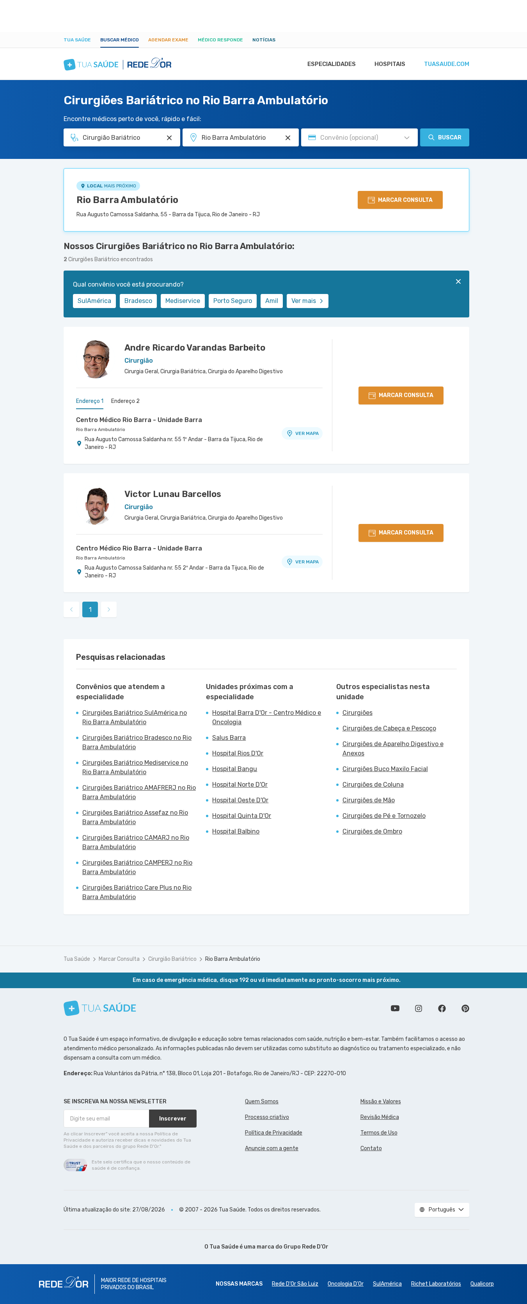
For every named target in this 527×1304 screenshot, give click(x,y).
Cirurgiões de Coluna (373, 784)
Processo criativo (267, 1117)
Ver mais (303, 301)
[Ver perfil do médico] (95, 358)
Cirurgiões (357, 712)
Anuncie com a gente (271, 1148)
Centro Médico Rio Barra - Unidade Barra (139, 420)
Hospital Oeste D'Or (240, 800)
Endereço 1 (89, 401)
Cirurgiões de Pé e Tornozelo (384, 815)
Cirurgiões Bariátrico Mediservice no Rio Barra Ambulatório (135, 767)
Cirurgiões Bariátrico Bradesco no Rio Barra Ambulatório (137, 742)
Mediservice (182, 301)
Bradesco (138, 301)
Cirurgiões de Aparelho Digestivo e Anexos (393, 748)
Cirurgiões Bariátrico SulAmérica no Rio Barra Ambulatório (134, 717)
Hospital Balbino (235, 831)
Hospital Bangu (234, 769)
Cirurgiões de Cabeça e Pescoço (389, 728)
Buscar (449, 137)
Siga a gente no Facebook (442, 1008)
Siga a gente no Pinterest (465, 1008)
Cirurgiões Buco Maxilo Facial (385, 769)
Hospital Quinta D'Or (241, 815)
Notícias (263, 40)
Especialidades (331, 64)
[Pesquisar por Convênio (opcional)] (407, 138)
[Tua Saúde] (100, 1008)
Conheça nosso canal (395, 1008)
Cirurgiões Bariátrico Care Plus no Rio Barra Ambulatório (137, 892)
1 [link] (90, 609)
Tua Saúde (77, 40)
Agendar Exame (168, 40)
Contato (371, 1148)
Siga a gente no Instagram (418, 1008)
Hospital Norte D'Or (240, 784)
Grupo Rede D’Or (306, 1246)
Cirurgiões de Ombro (372, 831)
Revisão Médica (379, 1117)
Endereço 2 (125, 401)
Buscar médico (119, 40)
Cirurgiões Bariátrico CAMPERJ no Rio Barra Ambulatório (137, 867)
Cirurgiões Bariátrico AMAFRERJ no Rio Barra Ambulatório (139, 792)
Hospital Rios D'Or (237, 753)
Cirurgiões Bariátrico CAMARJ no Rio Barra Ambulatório (135, 842)
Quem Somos (262, 1101)
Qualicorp (482, 1284)
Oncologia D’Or (346, 1284)
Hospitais (389, 64)
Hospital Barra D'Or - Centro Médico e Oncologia (266, 717)
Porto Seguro (232, 301)
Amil (271, 301)
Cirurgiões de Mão (368, 800)
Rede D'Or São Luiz (295, 1284)
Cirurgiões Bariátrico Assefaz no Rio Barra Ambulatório (135, 817)
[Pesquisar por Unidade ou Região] (288, 138)
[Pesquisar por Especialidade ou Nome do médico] (169, 138)
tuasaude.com (446, 64)
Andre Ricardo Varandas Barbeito (194, 347)
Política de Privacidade (273, 1132)
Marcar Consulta (119, 959)
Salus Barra (229, 737)
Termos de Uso (378, 1132)
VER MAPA (307, 433)
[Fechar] (458, 281)
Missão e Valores (380, 1101)
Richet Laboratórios (436, 1284)
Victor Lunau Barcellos (172, 494)
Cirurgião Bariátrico (172, 959)
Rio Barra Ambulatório (127, 199)
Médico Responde (220, 40)
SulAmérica (94, 301)
